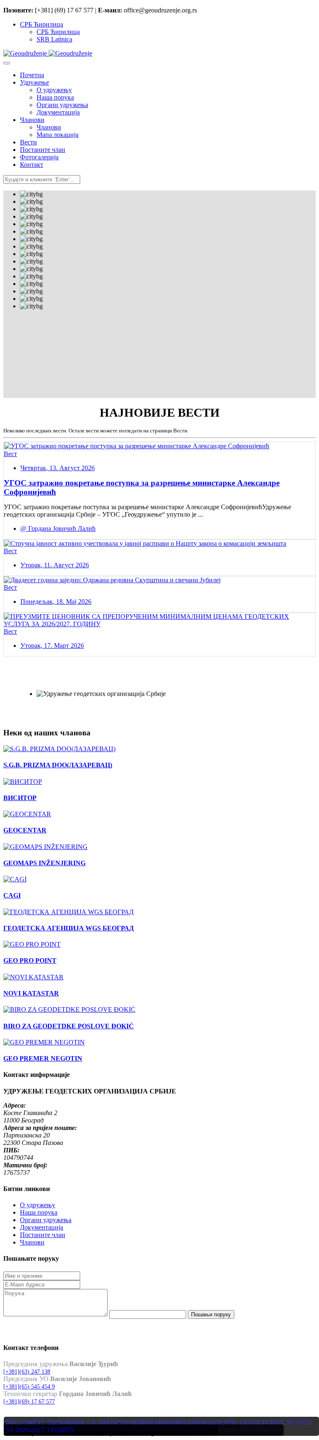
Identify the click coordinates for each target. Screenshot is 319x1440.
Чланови (32, 1242)
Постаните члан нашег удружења (85, 680)
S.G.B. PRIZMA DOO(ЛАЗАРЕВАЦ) (57, 765)
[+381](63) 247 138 (26, 1372)
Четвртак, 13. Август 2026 (57, 467)
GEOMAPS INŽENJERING (44, 862)
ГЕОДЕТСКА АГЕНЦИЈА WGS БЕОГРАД (68, 928)
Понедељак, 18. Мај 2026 (55, 601)
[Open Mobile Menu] (6, 63)
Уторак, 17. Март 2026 (52, 645)
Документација (41, 1227)
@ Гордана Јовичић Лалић (58, 528)
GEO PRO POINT (29, 960)
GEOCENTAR (25, 830)
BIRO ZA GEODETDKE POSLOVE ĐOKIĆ (68, 1026)
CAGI (12, 895)
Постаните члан (42, 1234)
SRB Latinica (54, 39)
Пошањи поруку (211, 1314)
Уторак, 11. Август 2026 (54, 565)
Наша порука (38, 1212)
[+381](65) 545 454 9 (29, 1387)
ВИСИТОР (20, 797)
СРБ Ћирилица (41, 24)
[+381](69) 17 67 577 (29, 1402)
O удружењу (37, 1204)
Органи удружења (45, 1219)
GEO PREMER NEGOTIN (42, 1058)
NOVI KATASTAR (31, 993)
